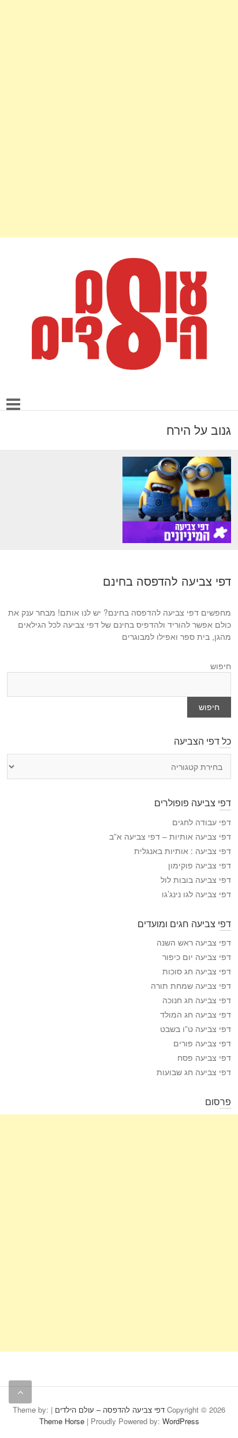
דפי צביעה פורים (202, 1043)
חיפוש (220, 665)
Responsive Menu (13, 404)
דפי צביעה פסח (204, 1057)
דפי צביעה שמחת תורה (191, 985)
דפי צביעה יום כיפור (196, 956)
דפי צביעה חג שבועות (194, 1071)
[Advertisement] (119, 118)
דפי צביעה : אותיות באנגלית (182, 850)
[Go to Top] (20, 1391)
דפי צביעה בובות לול (196, 879)
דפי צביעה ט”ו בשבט (195, 1028)
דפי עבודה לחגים (201, 822)
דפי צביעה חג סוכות (196, 971)
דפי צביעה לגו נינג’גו (196, 894)
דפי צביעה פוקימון (199, 865)
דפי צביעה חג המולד (195, 1014)
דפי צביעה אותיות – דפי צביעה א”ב (170, 836)
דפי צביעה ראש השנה (194, 942)
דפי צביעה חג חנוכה (196, 1000)
